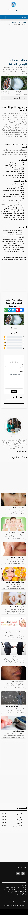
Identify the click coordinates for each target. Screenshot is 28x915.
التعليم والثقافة (18, 823)
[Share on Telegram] (10, 310)
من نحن (5, 901)
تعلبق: (21, 371)
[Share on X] (14, 310)
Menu (24, 17)
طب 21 (24, 22)
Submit (14, 391)
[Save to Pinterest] (18, 310)
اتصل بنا (22, 905)
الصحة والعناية (18, 814)
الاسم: (21, 364)
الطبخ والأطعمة (17, 820)
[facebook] (23, 873)
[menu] (3, 17)
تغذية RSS (6, 905)
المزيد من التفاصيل (21, 451)
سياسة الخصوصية (13, 901)
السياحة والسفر (17, 826)
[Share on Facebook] (22, 310)
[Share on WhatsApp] (6, 310)
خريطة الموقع (14, 905)
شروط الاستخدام (23, 901)
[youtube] (18, 873)
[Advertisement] (14, 42)
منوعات (20, 817)
